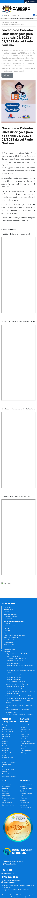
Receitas (4, 771)
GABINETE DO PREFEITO (15, 661)
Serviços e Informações (11, 15)
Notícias (6, 628)
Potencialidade (8, 642)
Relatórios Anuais (26, 807)
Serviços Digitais (9, 644)
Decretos (5, 791)
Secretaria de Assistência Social (16, 668)
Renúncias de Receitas (9, 776)
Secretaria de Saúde (13, 693)
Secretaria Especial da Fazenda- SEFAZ (19, 696)
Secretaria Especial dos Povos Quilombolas (20, 714)
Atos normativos (7, 729)
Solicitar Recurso (7, 802)
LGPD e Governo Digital (7, 759)
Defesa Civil (24, 736)
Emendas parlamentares (5, 747)
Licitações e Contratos (9, 762)
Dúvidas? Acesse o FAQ (26, 794)
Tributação (24, 753)
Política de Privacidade (11, 637)
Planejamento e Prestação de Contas (7, 768)
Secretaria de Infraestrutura (15, 686)
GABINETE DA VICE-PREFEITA (16, 658)
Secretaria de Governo (14, 679)
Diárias (4, 743)
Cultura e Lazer (25, 734)
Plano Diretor (11, 647)
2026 (17, 895)
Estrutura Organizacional (6, 752)
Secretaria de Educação (14, 675)
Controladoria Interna (10, 616)
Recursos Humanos (8, 774)
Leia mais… (7, 75)
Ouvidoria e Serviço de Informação (27, 745)
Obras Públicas (6, 764)
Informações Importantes (24, 804)
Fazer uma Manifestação (24, 799)
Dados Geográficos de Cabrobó (14, 621)
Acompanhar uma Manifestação (26, 785)
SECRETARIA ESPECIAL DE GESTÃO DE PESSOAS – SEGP (18, 711)
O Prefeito (7, 630)
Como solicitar (6, 784)
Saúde (4, 727)
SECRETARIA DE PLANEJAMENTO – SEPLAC (21, 691)
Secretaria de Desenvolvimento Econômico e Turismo (20, 671)
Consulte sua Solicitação (5, 787)
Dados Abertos (8, 619)
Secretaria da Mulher (13, 663)
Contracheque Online (10, 614)
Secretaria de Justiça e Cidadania (17, 689)
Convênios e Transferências (5, 735)
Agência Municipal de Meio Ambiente (18, 654)
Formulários (6, 795)
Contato (6, 611)
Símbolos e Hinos (9, 649)
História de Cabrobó (10, 626)
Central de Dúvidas (8, 732)
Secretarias (7, 651)
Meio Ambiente (25, 741)
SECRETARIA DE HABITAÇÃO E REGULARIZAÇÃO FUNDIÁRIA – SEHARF (19, 683)
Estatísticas (5, 793)
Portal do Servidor (9, 640)
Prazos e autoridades (8, 798)
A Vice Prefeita (8, 609)
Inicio (4, 755)
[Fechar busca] (34, 15)
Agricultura (24, 727)
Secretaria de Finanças (14, 677)
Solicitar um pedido (8, 805)
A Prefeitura (7, 607)
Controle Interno (26, 732)
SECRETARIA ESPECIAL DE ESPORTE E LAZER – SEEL (21, 706)
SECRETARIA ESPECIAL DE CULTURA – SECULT (18, 702)
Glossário (7, 623)
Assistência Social (26, 729)
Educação (5, 725)
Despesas (5, 741)
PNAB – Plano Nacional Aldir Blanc (14, 635)
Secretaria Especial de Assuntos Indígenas (20, 698)
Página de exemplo (10, 633)
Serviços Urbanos (26, 750)
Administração (25, 725)
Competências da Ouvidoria (26, 790)
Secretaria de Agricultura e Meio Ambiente (20, 665)
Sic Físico (5, 800)
